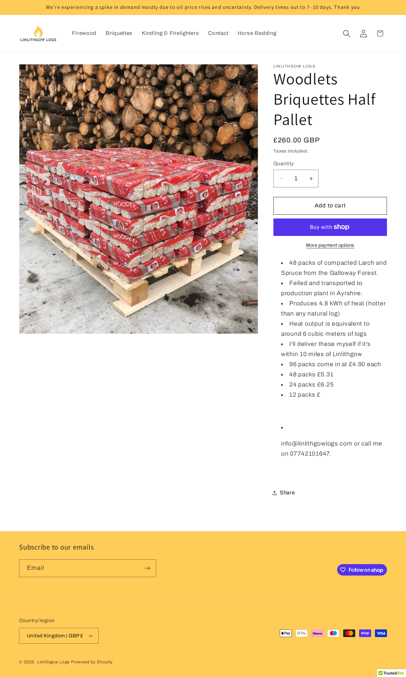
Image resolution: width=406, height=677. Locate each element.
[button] (346, 33)
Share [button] (287, 493)
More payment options (330, 245)
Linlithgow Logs (53, 662)
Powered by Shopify (92, 662)
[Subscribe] (147, 568)
